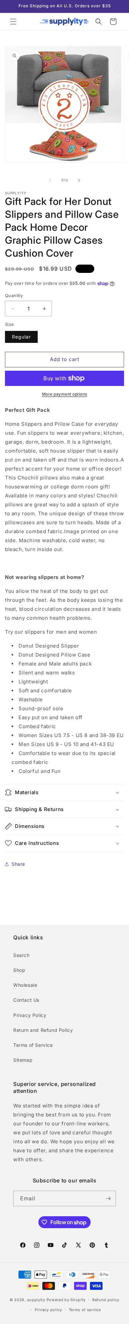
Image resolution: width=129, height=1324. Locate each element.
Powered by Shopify (66, 1299)
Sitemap (22, 1060)
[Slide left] (50, 180)
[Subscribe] (108, 1198)
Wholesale (25, 985)
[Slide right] (79, 180)
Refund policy (105, 1299)
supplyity (36, 1299)
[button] (13, 21)
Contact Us (26, 1000)
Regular (21, 337)
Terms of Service (33, 1045)
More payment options (64, 394)
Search (21, 955)
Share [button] (18, 864)
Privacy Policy (29, 1015)
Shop (19, 970)
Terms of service (85, 1309)
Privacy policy (48, 1309)
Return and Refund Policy (43, 1030)
